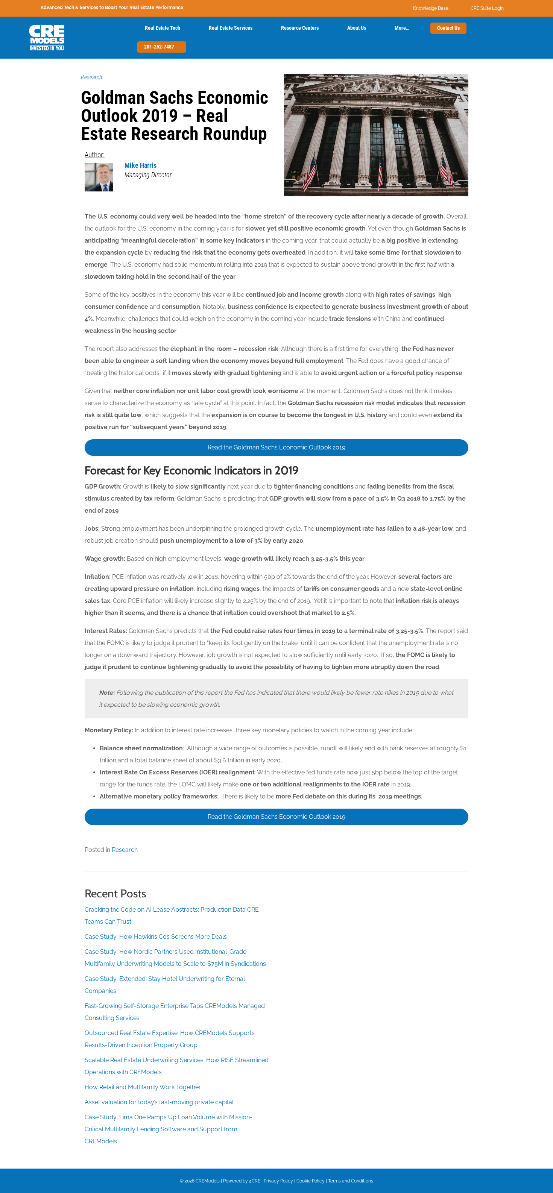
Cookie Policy (310, 1181)
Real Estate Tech (162, 28)
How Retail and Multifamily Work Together (143, 1087)
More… (402, 28)
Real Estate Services (230, 28)
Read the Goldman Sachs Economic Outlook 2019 (276, 447)
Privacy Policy (278, 1181)
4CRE (254, 1181)
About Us (356, 28)
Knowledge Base (430, 8)
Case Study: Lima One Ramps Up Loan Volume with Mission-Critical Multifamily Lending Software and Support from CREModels (168, 1129)
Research (91, 77)
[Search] (125, 37)
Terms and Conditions (350, 1181)
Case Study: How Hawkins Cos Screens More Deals (156, 936)
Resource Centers (300, 28)
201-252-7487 (159, 47)
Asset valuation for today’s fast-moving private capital (159, 1102)
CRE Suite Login (487, 8)
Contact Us (448, 28)
